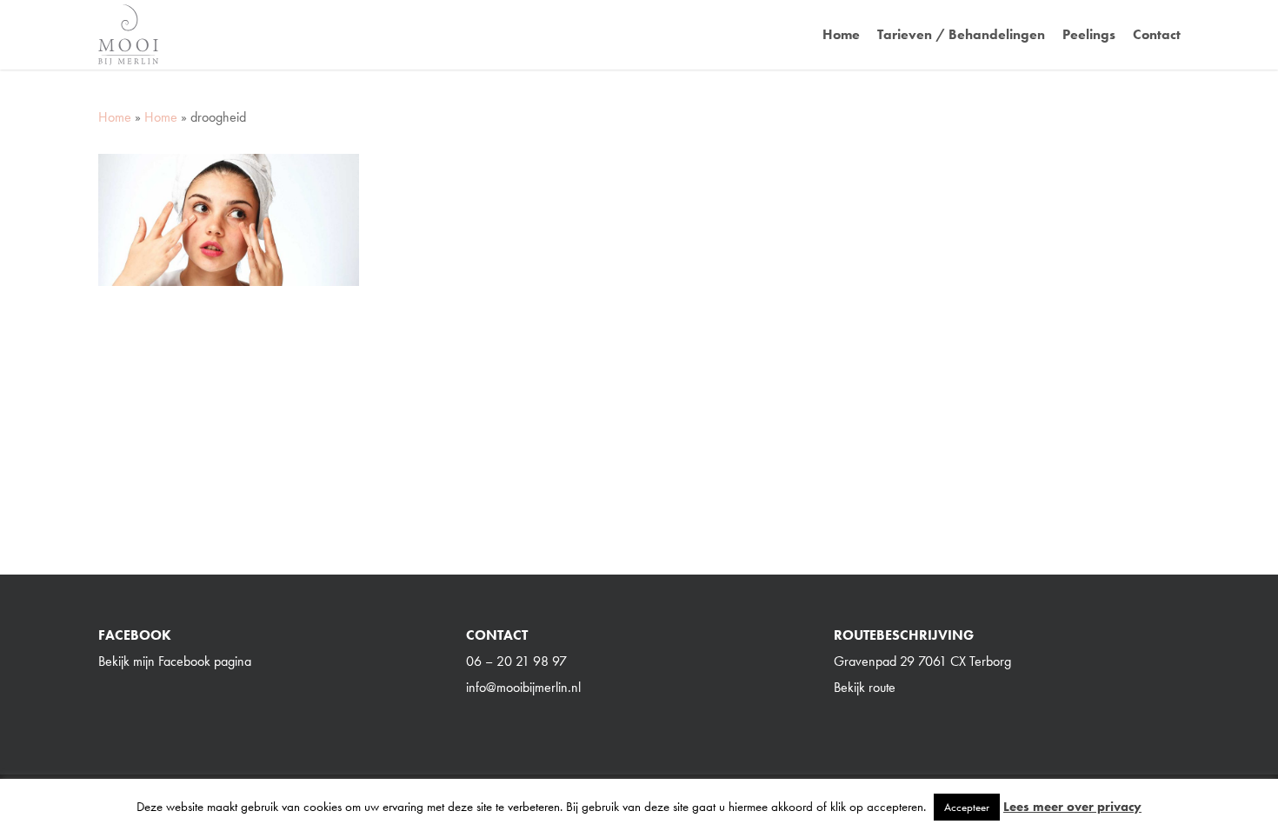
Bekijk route (864, 687)
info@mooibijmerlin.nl (523, 687)
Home (114, 117)
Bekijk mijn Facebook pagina (174, 661)
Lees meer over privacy (1072, 806)
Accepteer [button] (966, 807)
